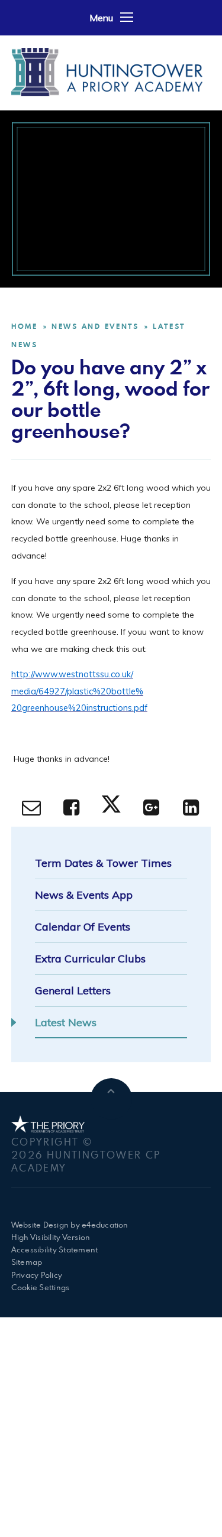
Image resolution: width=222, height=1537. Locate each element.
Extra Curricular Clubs (90, 958)
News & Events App (84, 895)
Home (24, 326)
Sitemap (27, 1262)
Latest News (65, 1022)
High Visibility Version (51, 1237)
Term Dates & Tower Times (103, 863)
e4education (105, 1224)
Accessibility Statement (54, 1249)
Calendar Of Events (82, 927)
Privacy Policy (36, 1275)
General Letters (73, 990)
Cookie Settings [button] (40, 1287)
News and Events (95, 326)
